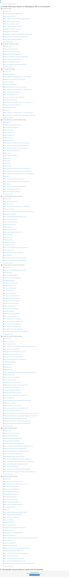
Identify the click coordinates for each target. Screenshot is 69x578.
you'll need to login (39, 573)
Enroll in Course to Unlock (34, 574)
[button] (0, 0)
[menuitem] (0, 2)
